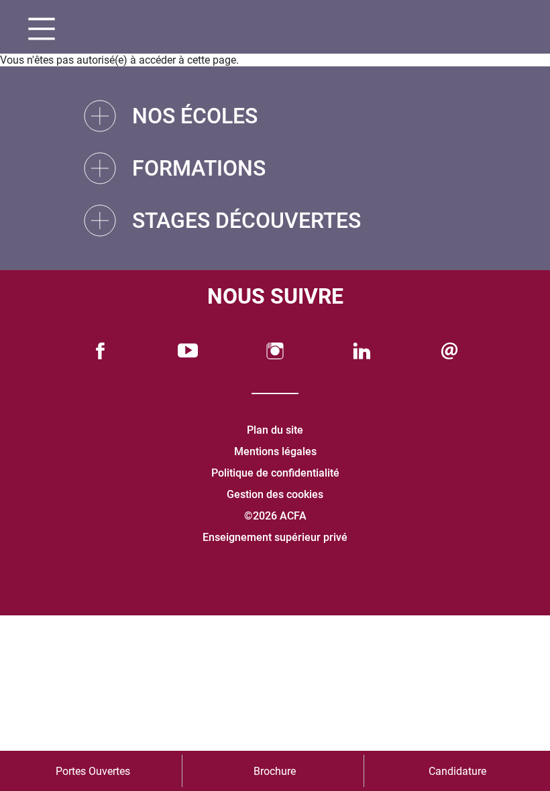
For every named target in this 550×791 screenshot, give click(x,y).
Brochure (275, 771)
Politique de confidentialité (275, 473)
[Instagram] (275, 351)
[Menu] (36, 30)
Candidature (457, 771)
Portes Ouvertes (93, 771)
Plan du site (275, 430)
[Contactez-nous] (449, 351)
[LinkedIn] (362, 351)
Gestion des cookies (275, 494)
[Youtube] (188, 351)
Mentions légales (275, 451)
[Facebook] (100, 351)
